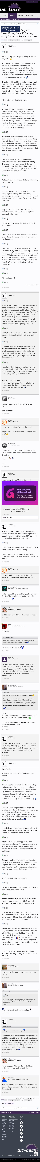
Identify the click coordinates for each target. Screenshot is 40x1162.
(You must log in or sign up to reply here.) (27, 1098)
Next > (29, 40)
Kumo (10, 420)
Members (29, 15)
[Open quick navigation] (37, 23)
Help (37, 1112)
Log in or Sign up (32, 1)
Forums (12, 15)
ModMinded (12, 685)
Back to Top (4, 1138)
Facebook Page (4, 1135)
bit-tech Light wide (6, 1112)
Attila (10, 397)
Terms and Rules (26, 1159)
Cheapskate (12, 608)
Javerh (10, 45)
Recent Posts (15, 19)
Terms (4, 1130)
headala (11, 657)
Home (5, 15)
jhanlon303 (11, 443)
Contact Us (32, 1112)
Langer (10, 473)
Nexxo (10, 624)
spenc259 (11, 965)
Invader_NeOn (12, 587)
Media (20, 15)
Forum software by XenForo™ (8, 1159)
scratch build (9, 1103)
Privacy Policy (35, 1159)
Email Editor (3, 1127)
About (3, 1122)
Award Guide (4, 1124)
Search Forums (5, 19)
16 (25, 40)
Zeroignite (11, 1078)
